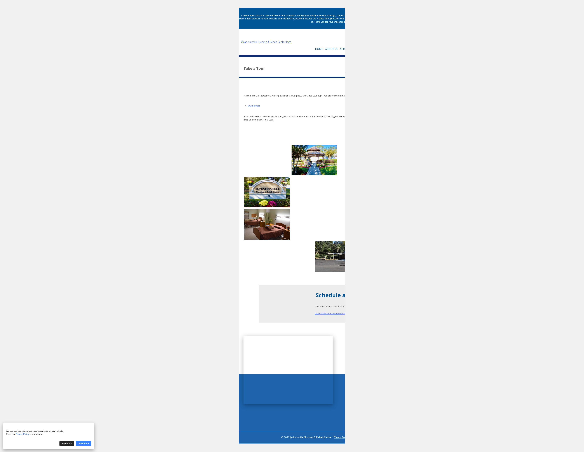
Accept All (83, 443)
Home (319, 49)
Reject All (67, 443)
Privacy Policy (22, 434)
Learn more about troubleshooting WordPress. (338, 313)
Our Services (254, 105)
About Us (331, 49)
